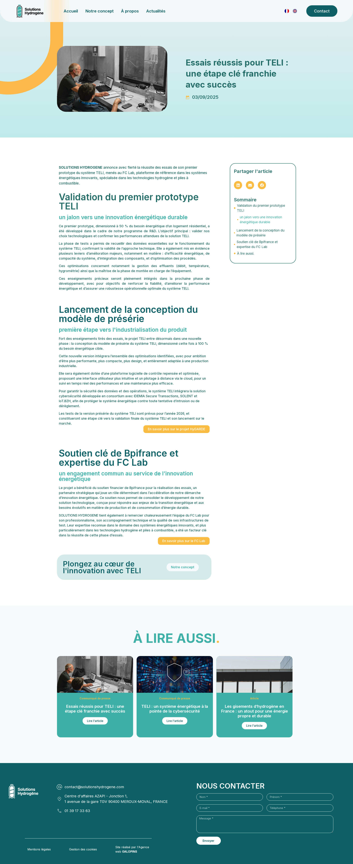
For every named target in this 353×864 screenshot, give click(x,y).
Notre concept (99, 11)
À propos (130, 11)
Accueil (71, 11)
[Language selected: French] (293, 11)
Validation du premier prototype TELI (261, 208)
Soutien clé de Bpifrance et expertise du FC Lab (257, 244)
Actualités (155, 11)
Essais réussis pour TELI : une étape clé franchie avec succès (95, 708)
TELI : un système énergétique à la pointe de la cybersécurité (174, 708)
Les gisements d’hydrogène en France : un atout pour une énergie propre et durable (254, 711)
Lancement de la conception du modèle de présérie (260, 232)
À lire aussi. (245, 253)
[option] (296, 11)
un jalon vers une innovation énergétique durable (261, 219)
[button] (238, 185)
